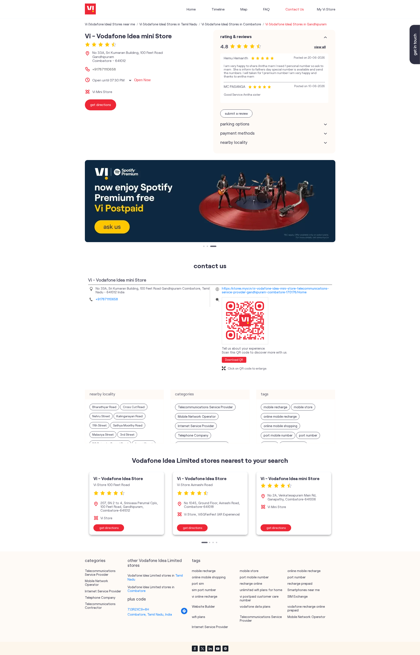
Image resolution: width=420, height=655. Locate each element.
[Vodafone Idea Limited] (90, 9)
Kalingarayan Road (129, 416)
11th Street (99, 425)
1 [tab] (204, 247)
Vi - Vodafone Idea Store (118, 478)
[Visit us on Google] (194, 648)
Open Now (142, 80)
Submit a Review (236, 113)
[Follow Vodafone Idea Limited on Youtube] (217, 648)
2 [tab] (208, 247)
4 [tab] (217, 543)
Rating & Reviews (236, 36)
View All (320, 47)
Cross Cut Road (134, 407)
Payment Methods (237, 133)
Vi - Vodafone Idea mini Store (290, 478)
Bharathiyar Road (104, 407)
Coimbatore (136, 591)
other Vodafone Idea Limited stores (155, 563)
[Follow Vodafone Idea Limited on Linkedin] (210, 648)
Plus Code (137, 599)
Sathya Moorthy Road (127, 425)
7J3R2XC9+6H (138, 609)
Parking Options (234, 123)
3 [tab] (211, 247)
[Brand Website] (225, 648)
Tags (196, 560)
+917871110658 (104, 69)
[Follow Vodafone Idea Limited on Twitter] (202, 648)
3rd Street (127, 434)
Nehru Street (101, 416)
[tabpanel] (210, 201)
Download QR (234, 359)
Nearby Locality (233, 142)
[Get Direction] (184, 613)
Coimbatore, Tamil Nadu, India (150, 614)
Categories (95, 560)
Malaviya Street (103, 434)
